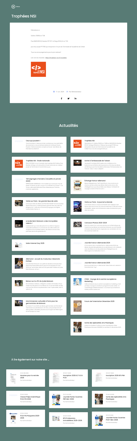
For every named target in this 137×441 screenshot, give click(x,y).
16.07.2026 (67, 373)
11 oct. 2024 (60, 92)
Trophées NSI (90, 141)
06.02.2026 (110, 394)
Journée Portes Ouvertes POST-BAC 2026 (115, 419)
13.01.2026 (110, 415)
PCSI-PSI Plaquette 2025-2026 (30, 417)
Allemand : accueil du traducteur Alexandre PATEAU (43, 260)
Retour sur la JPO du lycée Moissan (39, 281)
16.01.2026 (24, 394)
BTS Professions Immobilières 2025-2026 (72, 419)
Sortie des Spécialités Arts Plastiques (99, 323)
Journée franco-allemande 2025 (97, 263)
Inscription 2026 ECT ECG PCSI (73, 376)
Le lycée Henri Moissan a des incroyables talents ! (42, 222)
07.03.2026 (67, 394)
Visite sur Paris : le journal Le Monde (98, 202)
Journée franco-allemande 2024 (97, 243)
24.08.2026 (24, 373)
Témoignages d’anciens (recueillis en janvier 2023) (43, 180)
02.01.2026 (67, 416)
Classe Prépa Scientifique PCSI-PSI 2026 (30, 398)
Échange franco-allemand (95, 181)
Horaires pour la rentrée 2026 (29, 376)
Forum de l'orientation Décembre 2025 (99, 301)
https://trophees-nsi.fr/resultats (56, 58)
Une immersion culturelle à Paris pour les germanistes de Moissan (42, 302)
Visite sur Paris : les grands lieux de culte (42, 201)
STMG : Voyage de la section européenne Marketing (100, 280)
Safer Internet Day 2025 (35, 243)
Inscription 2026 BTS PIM (115, 375)
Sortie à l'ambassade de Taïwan (97, 161)
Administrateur (76, 92)
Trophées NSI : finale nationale (38, 161)
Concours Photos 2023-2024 (96, 223)
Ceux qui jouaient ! (33, 141)
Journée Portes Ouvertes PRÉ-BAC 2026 (72, 398)
